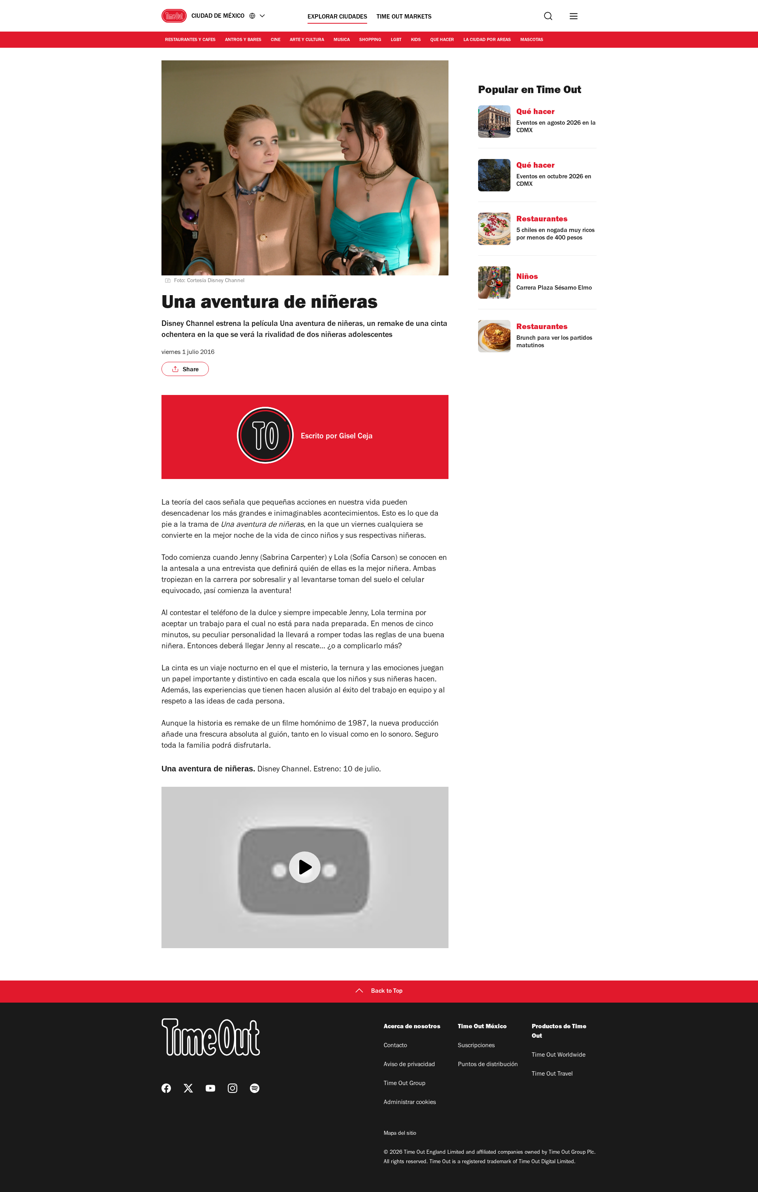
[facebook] (166, 1088)
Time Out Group (405, 1084)
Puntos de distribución (488, 1065)
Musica (342, 40)
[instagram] (232, 1088)
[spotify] (254, 1088)
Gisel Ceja (356, 437)
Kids (416, 40)
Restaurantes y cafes (190, 40)
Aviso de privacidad (409, 1065)
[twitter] (188, 1088)
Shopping (370, 40)
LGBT (396, 40)
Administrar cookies (410, 1103)
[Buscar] (548, 16)
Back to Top (387, 991)
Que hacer (442, 40)
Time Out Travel (552, 1074)
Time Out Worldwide (558, 1055)
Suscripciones (476, 1046)
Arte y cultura (307, 40)
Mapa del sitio (400, 1134)
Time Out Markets (404, 17)
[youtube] (210, 1088)
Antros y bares (243, 40)
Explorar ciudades (337, 17)
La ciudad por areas (487, 40)
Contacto (395, 1046)
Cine (275, 40)
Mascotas (531, 40)
